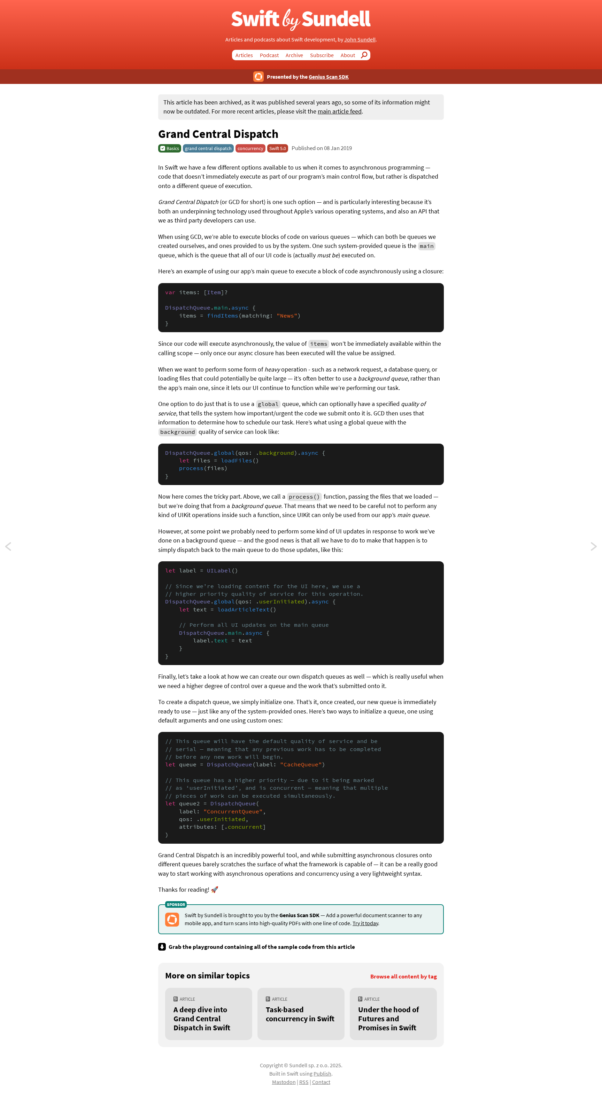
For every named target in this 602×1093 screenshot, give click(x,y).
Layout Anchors (594, 548)
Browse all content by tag (403, 976)
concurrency (250, 148)
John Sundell (360, 39)
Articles (244, 55)
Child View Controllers (14, 548)
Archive (294, 55)
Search (366, 55)
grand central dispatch (208, 148)
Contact (321, 1081)
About (348, 55)
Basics (173, 148)
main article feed (340, 111)
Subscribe (322, 55)
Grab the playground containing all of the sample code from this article (262, 947)
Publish (322, 1073)
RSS (304, 1081)
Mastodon (284, 1081)
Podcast (269, 55)
